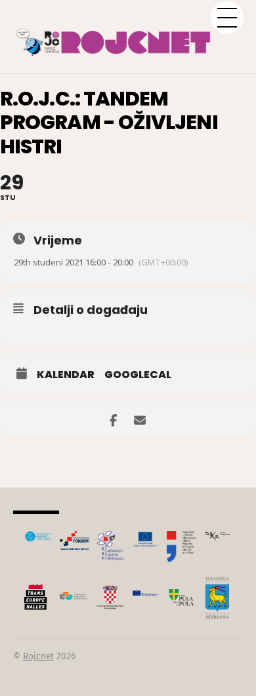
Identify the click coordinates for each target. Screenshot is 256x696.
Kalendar (66, 375)
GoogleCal (137, 375)
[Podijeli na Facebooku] (113, 418)
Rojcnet (38, 656)
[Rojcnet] (128, 36)
